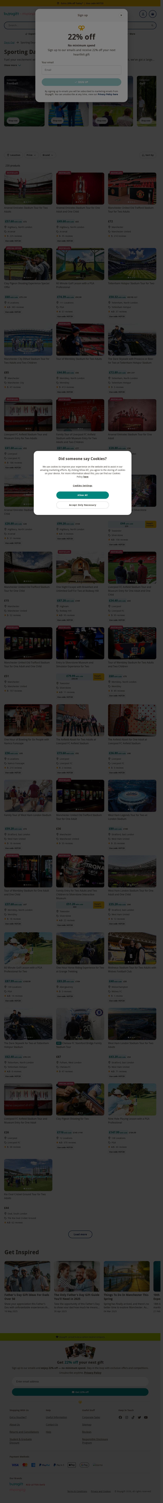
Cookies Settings (82, 485)
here (85, 476)
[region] (82, 483)
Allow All (83, 495)
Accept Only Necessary (82, 504)
